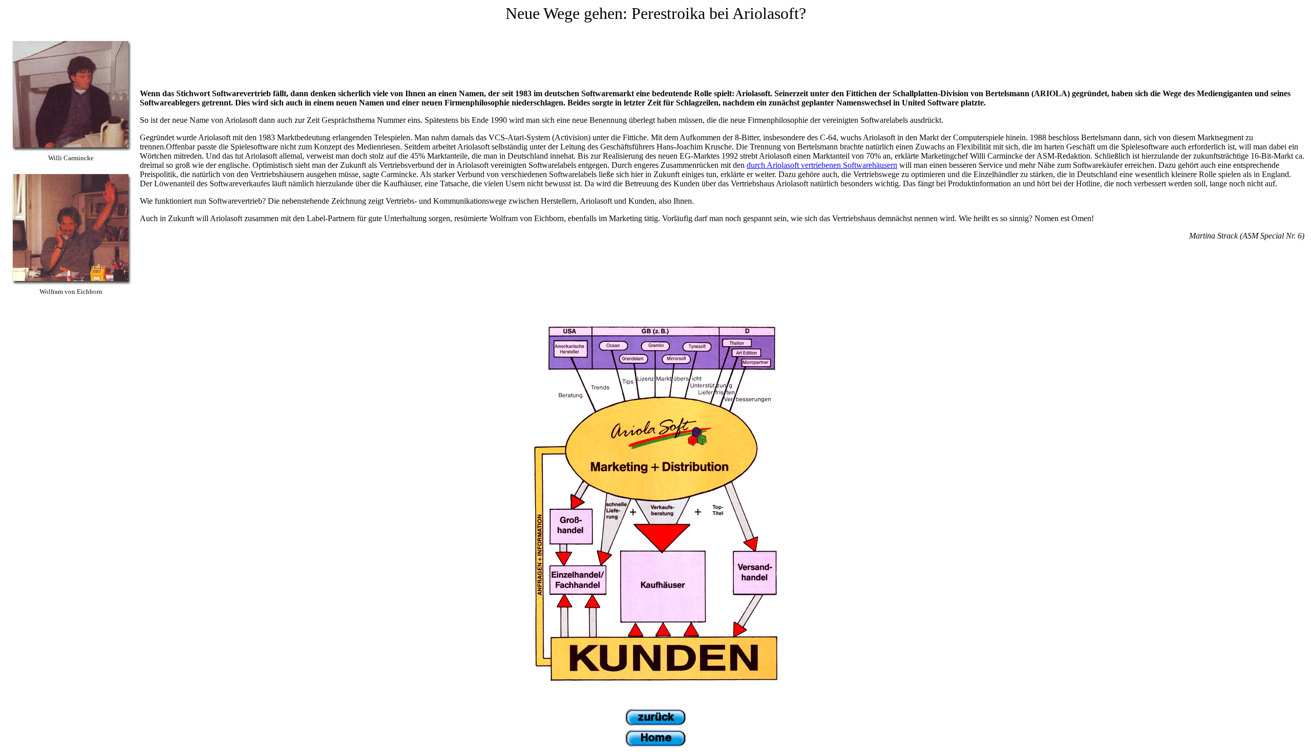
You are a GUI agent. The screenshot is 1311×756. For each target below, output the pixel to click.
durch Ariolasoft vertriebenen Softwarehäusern (822, 165)
